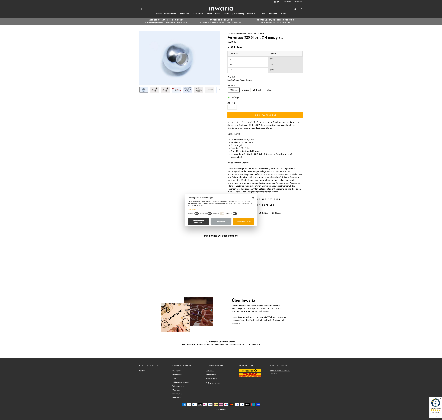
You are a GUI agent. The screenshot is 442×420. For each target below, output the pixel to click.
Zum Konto (210, 370)
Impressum (176, 371)
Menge (231, 85)
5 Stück (245, 90)
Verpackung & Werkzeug (234, 14)
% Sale (283, 14)
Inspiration (273, 14)
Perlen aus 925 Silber (256, 33)
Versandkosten (246, 80)
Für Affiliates (177, 394)
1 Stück (269, 90)
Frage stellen (265, 205)
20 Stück (257, 90)
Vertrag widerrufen (213, 383)
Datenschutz (177, 374)
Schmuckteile (198, 14)
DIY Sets (262, 14)
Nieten (218, 14)
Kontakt (142, 371)
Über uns (176, 390)
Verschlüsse (184, 14)
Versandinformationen (265, 199)
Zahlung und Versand (180, 382)
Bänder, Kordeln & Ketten (166, 14)
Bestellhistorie (211, 379)
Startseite (231, 33)
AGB (174, 378)
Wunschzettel (211, 374)
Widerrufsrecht (178, 386)
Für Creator (176, 398)
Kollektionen (241, 33)
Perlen (209, 14)
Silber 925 (251, 14)
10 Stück (234, 90)
